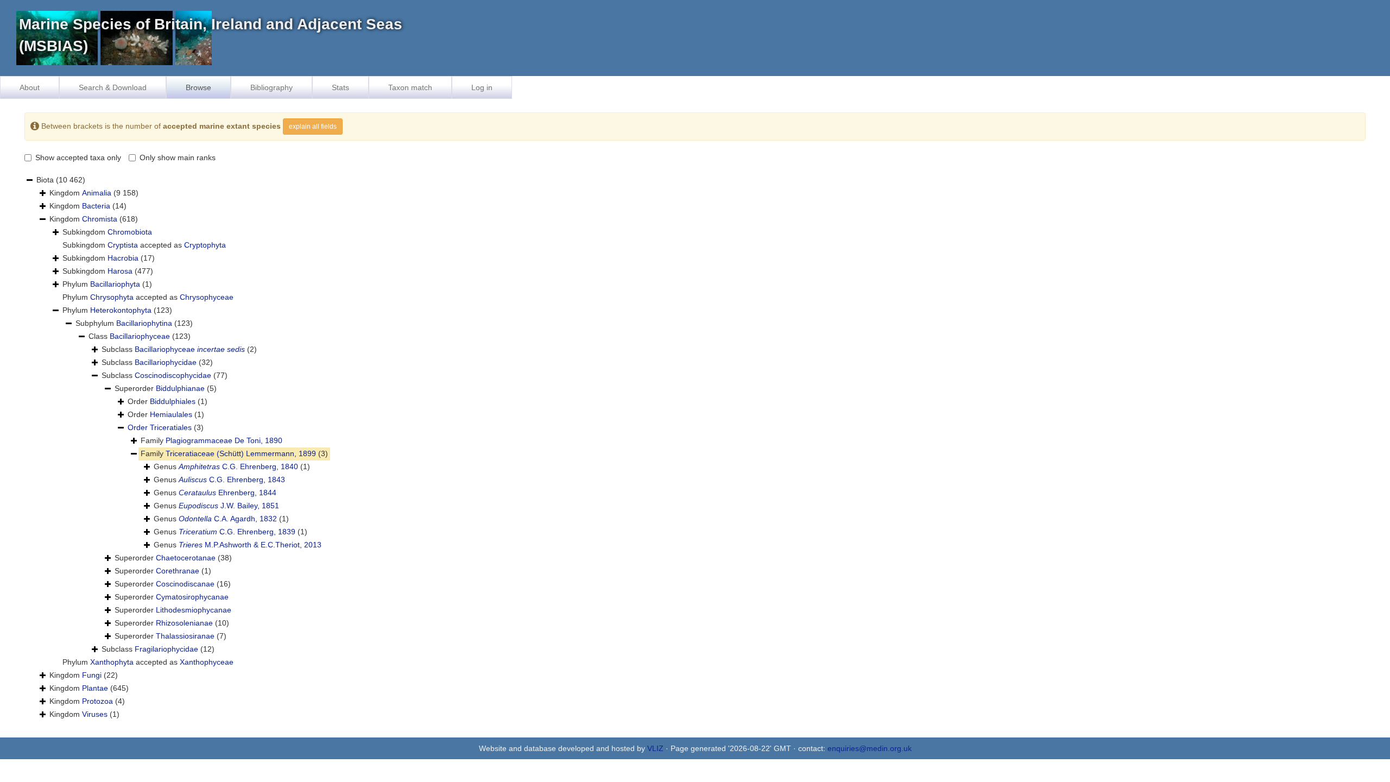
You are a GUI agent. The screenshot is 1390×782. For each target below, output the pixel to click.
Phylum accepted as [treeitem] (147, 297)
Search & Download (113, 87)
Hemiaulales (171, 414)
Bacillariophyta (115, 284)
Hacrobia (123, 258)
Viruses (95, 714)
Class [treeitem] (140, 336)
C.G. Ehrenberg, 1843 (232, 479)
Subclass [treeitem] (179, 349)
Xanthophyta (112, 662)
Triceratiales (171, 427)
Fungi (92, 675)
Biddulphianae (180, 388)
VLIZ (655, 748)
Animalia (96, 192)
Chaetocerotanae (186, 557)
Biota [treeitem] (60, 179)
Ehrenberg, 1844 (227, 492)
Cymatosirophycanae (192, 596)
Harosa (120, 271)
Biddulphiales (172, 401)
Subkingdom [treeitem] (107, 232)
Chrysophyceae (206, 297)
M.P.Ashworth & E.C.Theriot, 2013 (250, 544)
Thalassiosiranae (185, 636)
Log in (481, 87)
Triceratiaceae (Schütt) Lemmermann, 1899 (241, 453)
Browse (198, 87)
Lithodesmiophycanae (193, 610)
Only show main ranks (178, 157)
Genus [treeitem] (232, 466)
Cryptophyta (205, 245)
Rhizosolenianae (184, 623)
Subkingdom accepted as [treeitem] (144, 245)
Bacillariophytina (144, 323)
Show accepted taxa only (78, 157)
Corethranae (177, 570)
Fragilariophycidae (166, 649)
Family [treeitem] (211, 440)
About (30, 87)
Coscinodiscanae (185, 583)
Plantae (95, 688)
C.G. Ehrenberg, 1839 (237, 531)
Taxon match (410, 87)
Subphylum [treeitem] (134, 323)
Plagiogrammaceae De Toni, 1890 (224, 440)
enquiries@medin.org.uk (869, 748)
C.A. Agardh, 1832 (228, 518)
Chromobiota (130, 232)
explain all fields (313, 126)
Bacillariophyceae (140, 336)
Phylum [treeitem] (107, 284)
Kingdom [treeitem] (93, 192)
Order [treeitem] (167, 401)
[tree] (695, 447)
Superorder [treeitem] (166, 388)
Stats (340, 87)
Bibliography (271, 87)
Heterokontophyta (120, 310)
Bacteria (96, 205)
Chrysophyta (112, 297)
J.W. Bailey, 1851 (229, 505)
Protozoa (97, 701)
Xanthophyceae (206, 662)
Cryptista (123, 245)
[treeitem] (165, 427)
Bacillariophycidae (166, 362)
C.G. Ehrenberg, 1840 (238, 466)
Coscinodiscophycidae (173, 375)
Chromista (99, 219)
